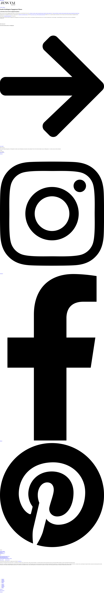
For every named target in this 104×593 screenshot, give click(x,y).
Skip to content (2, 0)
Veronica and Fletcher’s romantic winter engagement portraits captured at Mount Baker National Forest (66, 13)
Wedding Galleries (2, 551)
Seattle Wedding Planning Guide (4, 557)
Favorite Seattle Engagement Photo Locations (6, 558)
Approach (3, 580)
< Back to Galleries (2, 7)
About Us (1, 552)
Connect (3, 582)
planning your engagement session (23, 14)
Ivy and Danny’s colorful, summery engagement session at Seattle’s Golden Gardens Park (40, 13)
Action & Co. (20, 561)
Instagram (1, 589)
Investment (3, 581)
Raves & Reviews (2, 553)
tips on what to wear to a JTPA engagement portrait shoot (38, 14)
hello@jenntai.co (2, 152)
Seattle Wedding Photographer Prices (5, 556)
